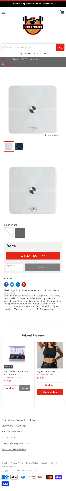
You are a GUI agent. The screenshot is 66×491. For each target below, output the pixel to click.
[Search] (60, 47)
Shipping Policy (48, 463)
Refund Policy (32, 463)
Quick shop (11, 388)
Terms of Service (9, 466)
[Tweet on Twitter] (12, 284)
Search (4, 463)
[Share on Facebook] (6, 284)
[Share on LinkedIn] (18, 284)
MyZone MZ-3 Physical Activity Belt (16, 373)
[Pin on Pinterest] (23, 284)
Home (5, 59)
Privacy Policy (17, 463)
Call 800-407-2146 (33, 255)
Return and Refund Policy (14, 449)
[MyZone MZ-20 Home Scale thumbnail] (9, 146)
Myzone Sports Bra (46, 371)
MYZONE (9, 63)
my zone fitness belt (12, 377)
